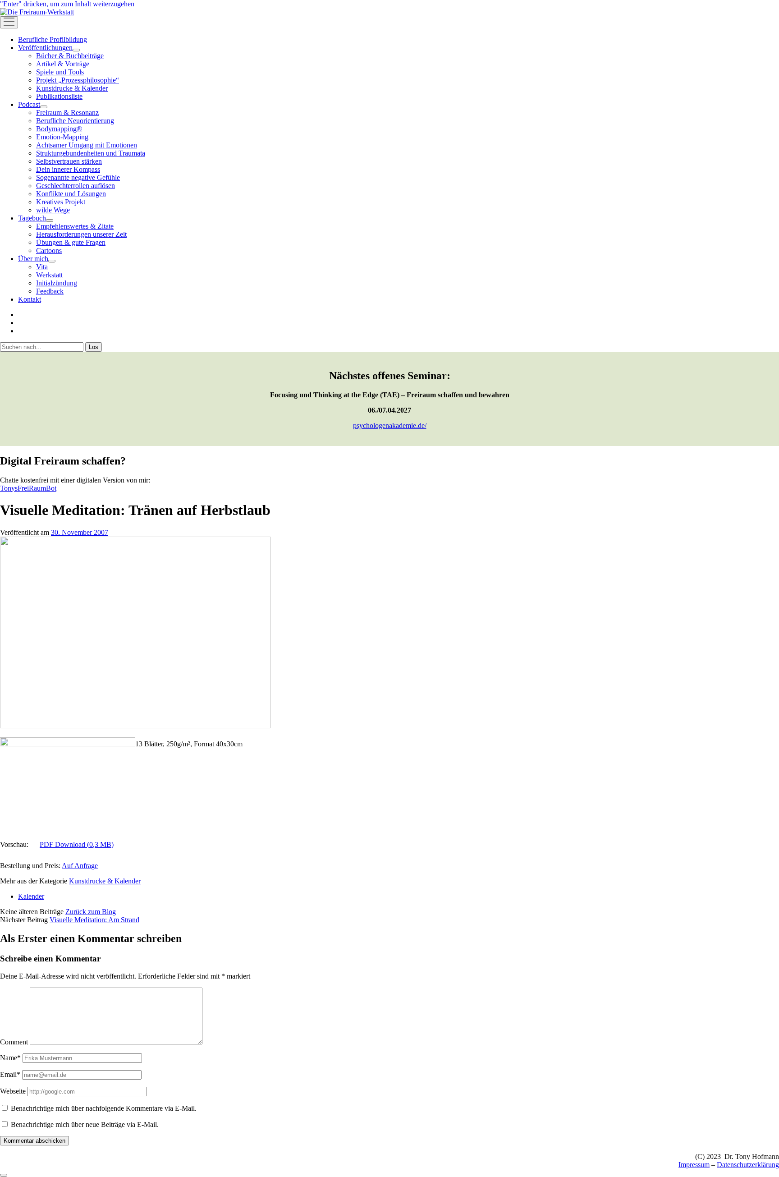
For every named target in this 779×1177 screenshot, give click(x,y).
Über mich (33, 258)
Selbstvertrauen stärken (69, 161)
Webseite (13, 1091)
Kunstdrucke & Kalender (72, 88)
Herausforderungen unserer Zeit (81, 234)
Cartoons (49, 250)
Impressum (694, 1164)
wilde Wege (53, 210)
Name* (10, 1058)
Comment (14, 1042)
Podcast (29, 104)
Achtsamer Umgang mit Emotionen (86, 145)
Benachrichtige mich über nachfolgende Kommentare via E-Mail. (104, 1108)
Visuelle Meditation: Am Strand (94, 920)
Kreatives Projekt (60, 202)
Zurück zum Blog (90, 911)
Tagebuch (32, 218)
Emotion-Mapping (62, 137)
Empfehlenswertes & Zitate (75, 226)
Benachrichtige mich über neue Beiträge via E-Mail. (85, 1124)
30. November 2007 (79, 532)
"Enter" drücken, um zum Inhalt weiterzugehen (67, 4)
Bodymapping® (59, 129)
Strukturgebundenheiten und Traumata (90, 153)
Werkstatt (49, 275)
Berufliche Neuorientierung (75, 120)
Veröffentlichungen (45, 47)
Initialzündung (56, 283)
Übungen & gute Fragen (70, 242)
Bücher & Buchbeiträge (70, 56)
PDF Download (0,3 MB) (77, 844)
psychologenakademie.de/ (389, 425)
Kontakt (29, 299)
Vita (42, 267)
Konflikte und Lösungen (71, 194)
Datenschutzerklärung (748, 1164)
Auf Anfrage (80, 865)
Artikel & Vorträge (62, 64)
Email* (10, 1074)
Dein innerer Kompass (68, 169)
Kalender (31, 896)
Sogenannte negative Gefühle (78, 177)
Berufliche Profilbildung (52, 39)
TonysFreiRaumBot (28, 488)
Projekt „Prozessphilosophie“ (77, 80)
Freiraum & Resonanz (67, 112)
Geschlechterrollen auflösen (75, 185)
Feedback (50, 291)
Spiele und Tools (60, 72)
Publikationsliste (59, 96)
